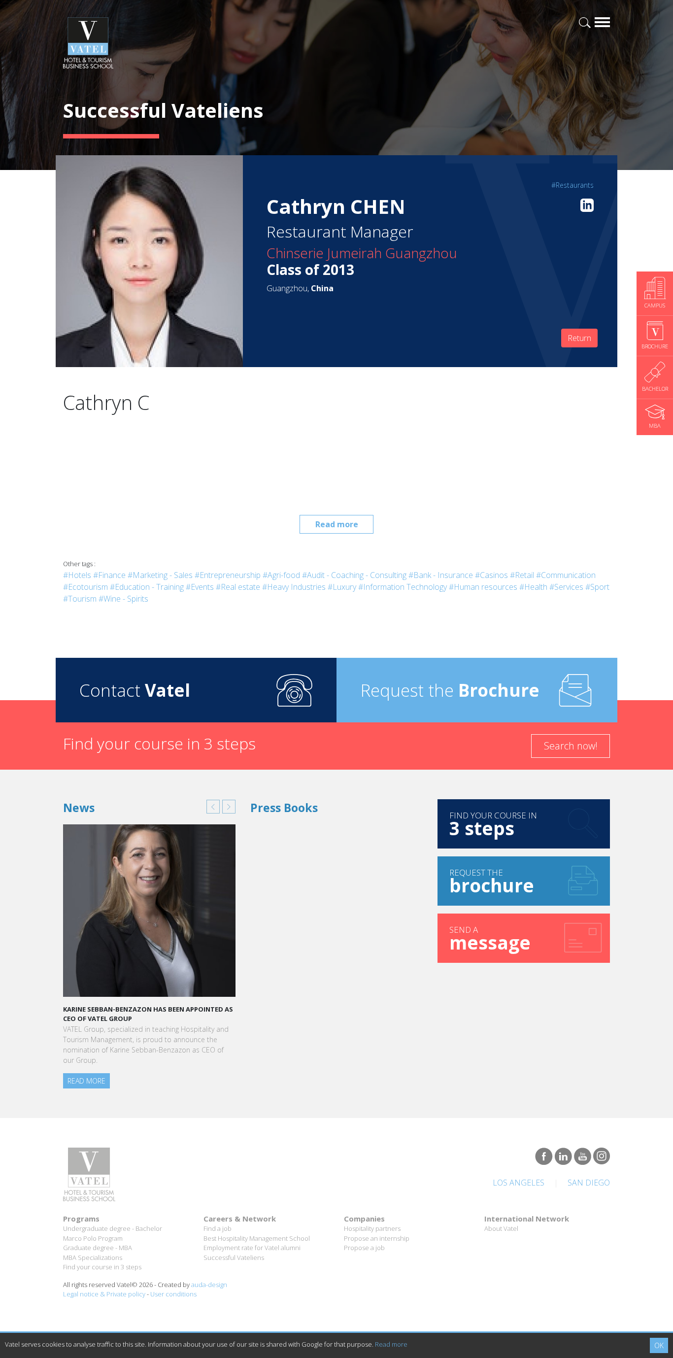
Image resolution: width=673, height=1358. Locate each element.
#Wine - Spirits (123, 598)
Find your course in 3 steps (102, 1266)
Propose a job (364, 1247)
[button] (213, 807)
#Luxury (342, 586)
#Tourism (80, 598)
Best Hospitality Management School (256, 1238)
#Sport (597, 586)
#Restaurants (572, 185)
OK (659, 1345)
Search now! (571, 745)
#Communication (566, 575)
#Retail (522, 575)
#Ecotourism (85, 586)
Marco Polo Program (93, 1238)
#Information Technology (402, 586)
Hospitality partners (372, 1228)
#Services (566, 586)
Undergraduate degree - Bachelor (112, 1228)
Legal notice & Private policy (104, 1294)
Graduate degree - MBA (97, 1247)
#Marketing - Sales (160, 575)
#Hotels (77, 575)
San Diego (589, 1182)
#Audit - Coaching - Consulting (354, 575)
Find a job (217, 1228)
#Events (200, 586)
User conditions (173, 1294)
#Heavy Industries (294, 586)
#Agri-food (281, 575)
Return (579, 338)
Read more (336, 524)
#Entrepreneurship (228, 575)
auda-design (209, 1284)
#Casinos (491, 575)
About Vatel (501, 1228)
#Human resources (483, 586)
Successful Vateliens (233, 1257)
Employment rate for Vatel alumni (252, 1247)
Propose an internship (376, 1238)
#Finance (109, 575)
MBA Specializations (92, 1257)
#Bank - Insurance (440, 575)
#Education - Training (147, 586)
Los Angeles (518, 1182)
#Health (533, 586)
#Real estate (238, 586)
